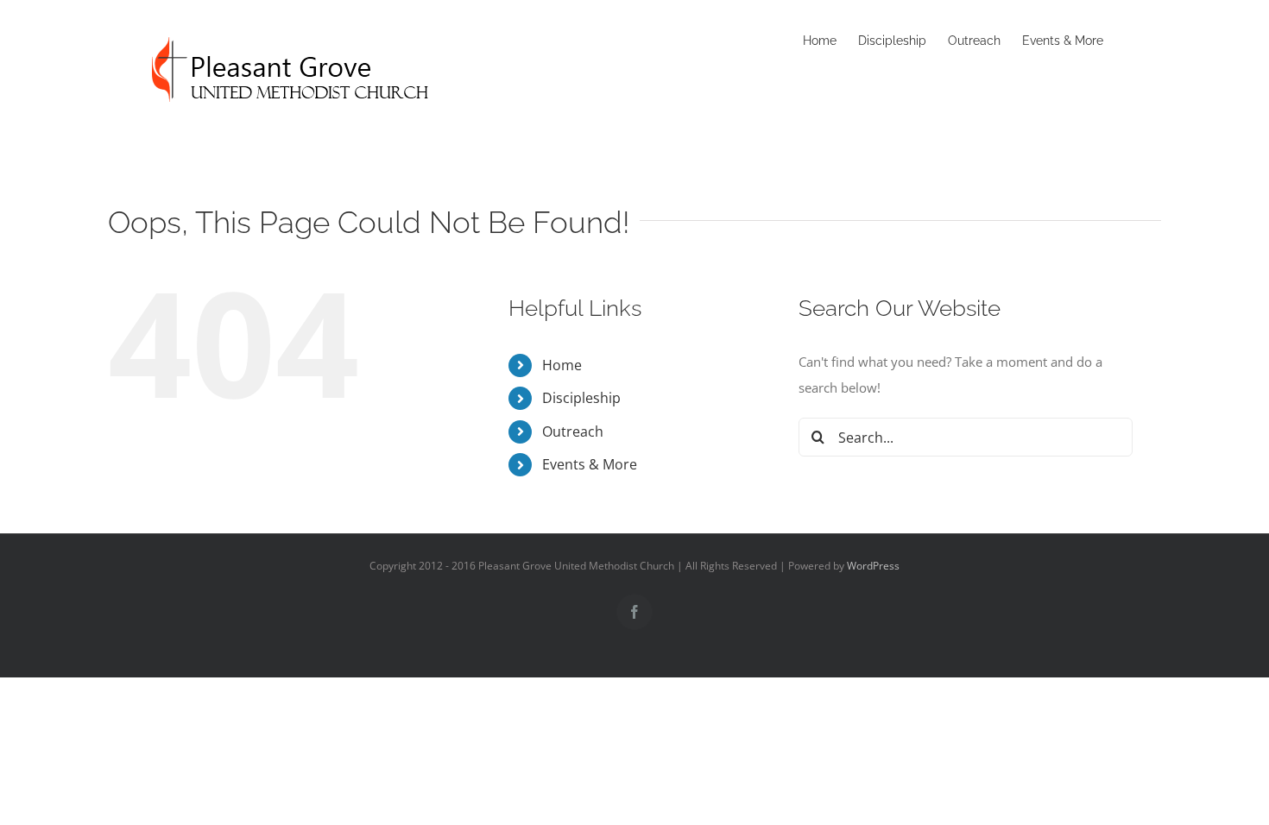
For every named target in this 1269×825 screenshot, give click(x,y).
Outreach (572, 431)
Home (562, 365)
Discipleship (581, 397)
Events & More (589, 464)
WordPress (873, 565)
